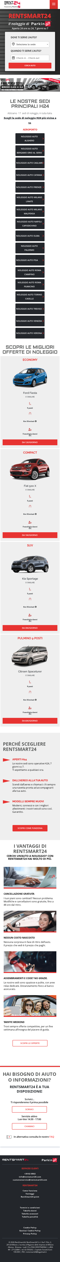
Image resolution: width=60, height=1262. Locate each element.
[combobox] (30, 44)
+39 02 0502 (30, 1174)
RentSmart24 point (30, 1197)
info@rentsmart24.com (30, 1177)
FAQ (51, 1136)
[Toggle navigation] (54, 4)
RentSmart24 (30, 1185)
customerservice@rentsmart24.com (30, 1180)
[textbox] (30, 44)
